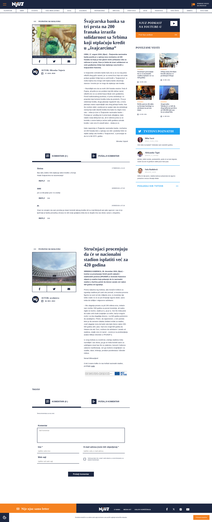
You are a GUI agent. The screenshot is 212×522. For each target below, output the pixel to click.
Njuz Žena (175, 10)
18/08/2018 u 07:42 (118, 188)
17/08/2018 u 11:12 (118, 168)
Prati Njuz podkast (146, 35)
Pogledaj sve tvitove (150, 186)
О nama (117, 509)
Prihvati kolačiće (201, 517)
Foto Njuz (132, 10)
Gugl (69, 10)
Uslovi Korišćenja (143, 509)
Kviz (145, 10)
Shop (22, 10)
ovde (93, 366)
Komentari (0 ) (60, 401)
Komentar (42, 425)
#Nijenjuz (159, 10)
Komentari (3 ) (60, 156)
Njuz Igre (204, 10)
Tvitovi (34, 10)
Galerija (83, 10)
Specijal (116, 10)
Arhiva (190, 10)
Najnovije (8, 10)
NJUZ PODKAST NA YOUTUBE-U (150, 24)
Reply (42, 181)
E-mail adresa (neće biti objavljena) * (101, 447)
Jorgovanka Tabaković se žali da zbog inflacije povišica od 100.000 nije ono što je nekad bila (169, 108)
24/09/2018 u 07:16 (118, 205)
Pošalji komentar (108, 156)
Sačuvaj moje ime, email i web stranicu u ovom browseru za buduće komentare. (106, 459)
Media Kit (127, 509)
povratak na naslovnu (49, 21)
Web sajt (42, 457)
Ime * (40, 447)
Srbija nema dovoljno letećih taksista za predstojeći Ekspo (168, 74)
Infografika (99, 10)
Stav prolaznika (53, 10)
